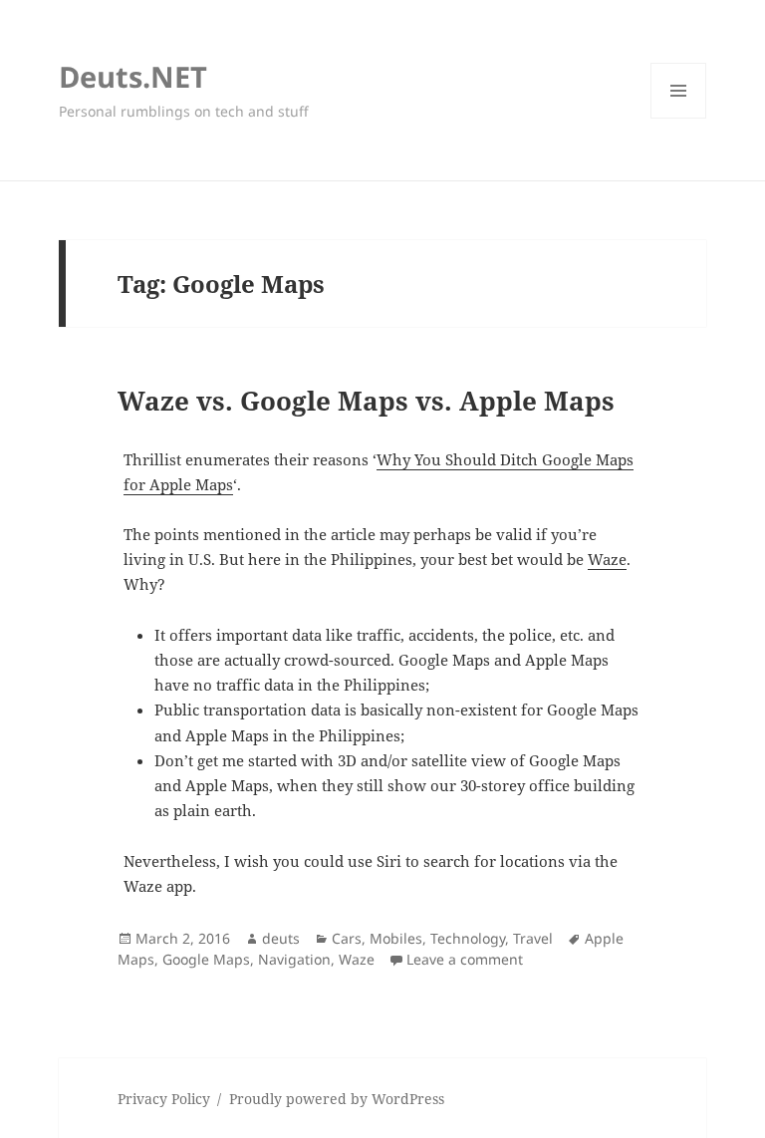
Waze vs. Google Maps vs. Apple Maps (366, 401)
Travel (533, 938)
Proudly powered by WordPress (336, 1098)
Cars (347, 938)
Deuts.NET (133, 76)
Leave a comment (464, 959)
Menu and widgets (678, 118)
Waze (607, 559)
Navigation (294, 959)
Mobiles (396, 938)
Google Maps (206, 959)
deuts (281, 938)
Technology (467, 938)
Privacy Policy (164, 1098)
